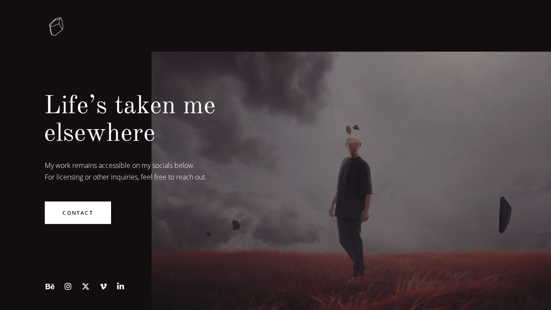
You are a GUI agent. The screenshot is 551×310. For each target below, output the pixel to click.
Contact (77, 213)
